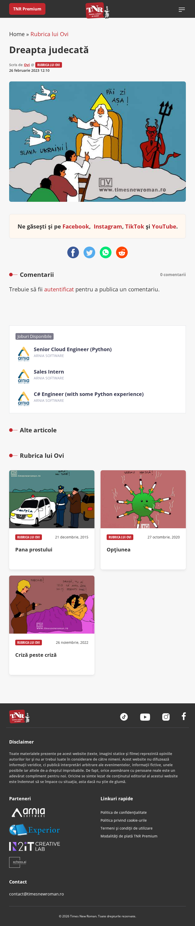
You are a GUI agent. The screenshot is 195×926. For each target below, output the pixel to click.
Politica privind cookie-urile (124, 820)
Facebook (75, 226)
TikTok (134, 226)
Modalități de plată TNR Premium (129, 836)
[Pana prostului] (51, 519)
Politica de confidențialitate (124, 812)
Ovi (27, 64)
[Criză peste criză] (51, 625)
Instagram (108, 226)
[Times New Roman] (98, 10)
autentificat (59, 289)
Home (17, 34)
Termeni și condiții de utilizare (127, 828)
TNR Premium (27, 9)
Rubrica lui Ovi (49, 34)
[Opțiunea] (143, 519)
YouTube (164, 226)
